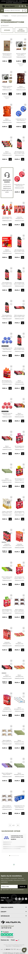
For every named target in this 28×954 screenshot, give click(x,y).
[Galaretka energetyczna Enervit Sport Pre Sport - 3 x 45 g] (19, 208)
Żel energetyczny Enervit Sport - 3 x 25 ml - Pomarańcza (19, 577)
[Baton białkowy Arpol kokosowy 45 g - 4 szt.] (7, 797)
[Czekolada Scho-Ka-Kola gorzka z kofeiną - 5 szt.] (7, 404)
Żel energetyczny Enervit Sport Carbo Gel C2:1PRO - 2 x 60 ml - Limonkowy (7, 283)
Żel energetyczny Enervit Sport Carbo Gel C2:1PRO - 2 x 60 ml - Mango (19, 250)
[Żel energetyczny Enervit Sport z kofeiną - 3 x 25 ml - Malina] (19, 437)
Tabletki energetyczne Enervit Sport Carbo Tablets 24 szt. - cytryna (7, 250)
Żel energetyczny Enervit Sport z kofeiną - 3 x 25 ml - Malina (19, 447)
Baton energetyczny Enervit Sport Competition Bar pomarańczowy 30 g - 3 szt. (19, 414)
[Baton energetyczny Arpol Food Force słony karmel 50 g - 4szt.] (7, 470)
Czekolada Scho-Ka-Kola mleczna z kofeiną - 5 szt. (7, 348)
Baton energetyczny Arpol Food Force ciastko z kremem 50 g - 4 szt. (19, 774)
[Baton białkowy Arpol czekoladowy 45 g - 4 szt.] (19, 601)
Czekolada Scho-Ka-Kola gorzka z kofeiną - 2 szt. (19, 185)
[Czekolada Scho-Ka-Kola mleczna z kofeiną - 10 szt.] (19, 797)
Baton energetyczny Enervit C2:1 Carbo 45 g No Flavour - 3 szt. (7, 675)
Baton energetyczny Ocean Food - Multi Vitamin (7, 119)
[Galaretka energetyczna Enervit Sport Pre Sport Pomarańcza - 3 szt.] (19, 535)
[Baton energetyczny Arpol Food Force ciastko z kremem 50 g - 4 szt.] (19, 764)
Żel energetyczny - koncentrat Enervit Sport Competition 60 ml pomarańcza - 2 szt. (7, 381)
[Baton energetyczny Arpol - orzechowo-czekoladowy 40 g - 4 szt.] (19, 699)
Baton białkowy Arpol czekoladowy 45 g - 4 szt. (19, 610)
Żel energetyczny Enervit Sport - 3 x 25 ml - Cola (19, 512)
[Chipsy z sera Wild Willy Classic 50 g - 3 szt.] (7, 503)
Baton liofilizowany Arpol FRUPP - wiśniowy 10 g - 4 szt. (7, 774)
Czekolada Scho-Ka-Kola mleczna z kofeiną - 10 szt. (19, 806)
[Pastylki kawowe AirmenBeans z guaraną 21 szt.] (7, 45)
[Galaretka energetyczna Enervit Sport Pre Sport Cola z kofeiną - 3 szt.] (7, 633)
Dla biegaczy (5, 15)
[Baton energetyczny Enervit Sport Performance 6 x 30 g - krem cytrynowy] (19, 666)
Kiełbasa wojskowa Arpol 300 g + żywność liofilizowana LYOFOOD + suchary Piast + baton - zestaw (7, 87)
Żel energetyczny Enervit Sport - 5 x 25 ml (7, 218)
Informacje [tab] (5, 916)
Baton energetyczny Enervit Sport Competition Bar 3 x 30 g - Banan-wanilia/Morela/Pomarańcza (7, 152)
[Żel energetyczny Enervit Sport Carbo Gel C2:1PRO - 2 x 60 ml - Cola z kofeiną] (19, 274)
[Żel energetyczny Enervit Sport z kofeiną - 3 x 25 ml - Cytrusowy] (19, 470)
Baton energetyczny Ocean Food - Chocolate (21, 87)
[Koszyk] (25, 6)
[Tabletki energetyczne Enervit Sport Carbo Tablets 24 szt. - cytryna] (7, 241)
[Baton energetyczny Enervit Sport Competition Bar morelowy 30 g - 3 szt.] (7, 437)
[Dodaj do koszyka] (10, 61)
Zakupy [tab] (3, 911)
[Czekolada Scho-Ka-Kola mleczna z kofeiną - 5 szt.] (7, 339)
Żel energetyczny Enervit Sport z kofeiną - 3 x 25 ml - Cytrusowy (19, 479)
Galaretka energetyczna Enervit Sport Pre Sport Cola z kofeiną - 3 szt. (7, 643)
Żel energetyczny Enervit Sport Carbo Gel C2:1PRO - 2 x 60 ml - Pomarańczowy (19, 348)
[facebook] (16, 899)
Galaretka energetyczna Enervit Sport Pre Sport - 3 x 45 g (19, 218)
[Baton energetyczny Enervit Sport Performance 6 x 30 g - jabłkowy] (19, 633)
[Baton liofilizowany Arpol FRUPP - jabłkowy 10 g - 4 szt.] (7, 568)
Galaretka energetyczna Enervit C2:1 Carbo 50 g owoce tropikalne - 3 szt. (7, 545)
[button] (11, 39)
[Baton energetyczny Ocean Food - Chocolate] (21, 77)
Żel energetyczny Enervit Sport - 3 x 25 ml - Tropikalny (7, 610)
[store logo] (8, 6)
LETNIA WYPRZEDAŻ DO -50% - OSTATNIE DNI (14, 1)
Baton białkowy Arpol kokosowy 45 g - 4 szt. (7, 806)
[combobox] (15, 10)
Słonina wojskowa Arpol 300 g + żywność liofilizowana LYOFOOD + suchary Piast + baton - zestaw (21, 54)
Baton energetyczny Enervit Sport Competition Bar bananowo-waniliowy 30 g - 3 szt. (19, 381)
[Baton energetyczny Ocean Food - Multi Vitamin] (7, 110)
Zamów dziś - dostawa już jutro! (14, 2)
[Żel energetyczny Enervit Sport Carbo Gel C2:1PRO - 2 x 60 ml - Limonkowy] (7, 274)
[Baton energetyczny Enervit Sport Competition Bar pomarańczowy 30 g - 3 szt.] (19, 404)
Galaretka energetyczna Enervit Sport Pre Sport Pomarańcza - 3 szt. (19, 545)
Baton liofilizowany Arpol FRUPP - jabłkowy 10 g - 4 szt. (7, 577)
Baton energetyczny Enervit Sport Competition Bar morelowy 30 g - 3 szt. (7, 447)
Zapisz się (22, 886)
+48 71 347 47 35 (6, 928)
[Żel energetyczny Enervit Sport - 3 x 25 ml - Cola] (19, 503)
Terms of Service (16, 945)
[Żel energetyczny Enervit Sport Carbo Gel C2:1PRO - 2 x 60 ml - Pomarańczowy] (19, 339)
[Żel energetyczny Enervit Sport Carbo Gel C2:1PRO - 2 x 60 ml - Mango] (19, 241)
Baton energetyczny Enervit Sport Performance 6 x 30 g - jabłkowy (19, 643)
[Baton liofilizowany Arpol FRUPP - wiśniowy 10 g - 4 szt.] (7, 764)
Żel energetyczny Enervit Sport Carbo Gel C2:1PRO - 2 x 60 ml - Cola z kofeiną (19, 283)
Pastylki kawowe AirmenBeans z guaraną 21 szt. (7, 54)
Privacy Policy (8, 945)
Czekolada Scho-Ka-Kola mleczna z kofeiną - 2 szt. (21, 119)
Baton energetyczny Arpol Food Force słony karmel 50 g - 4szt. (7, 479)
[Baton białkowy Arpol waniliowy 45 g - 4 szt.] (7, 732)
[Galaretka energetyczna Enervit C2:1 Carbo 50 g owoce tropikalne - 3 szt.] (7, 535)
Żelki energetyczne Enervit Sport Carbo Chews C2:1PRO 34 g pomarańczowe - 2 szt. (19, 316)
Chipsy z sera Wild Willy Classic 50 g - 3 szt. (7, 512)
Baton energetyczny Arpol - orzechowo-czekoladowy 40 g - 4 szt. (19, 708)
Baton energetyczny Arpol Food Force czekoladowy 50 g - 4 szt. (19, 741)
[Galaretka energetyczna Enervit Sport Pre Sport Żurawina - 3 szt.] (7, 699)
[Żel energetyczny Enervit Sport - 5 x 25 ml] (7, 208)
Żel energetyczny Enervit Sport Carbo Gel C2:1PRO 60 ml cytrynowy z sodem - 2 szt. (7, 316)
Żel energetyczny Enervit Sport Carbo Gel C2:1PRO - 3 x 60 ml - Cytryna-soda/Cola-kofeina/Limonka (19, 152)
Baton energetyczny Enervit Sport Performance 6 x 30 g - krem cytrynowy (19, 675)
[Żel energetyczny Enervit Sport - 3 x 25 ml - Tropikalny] (7, 601)
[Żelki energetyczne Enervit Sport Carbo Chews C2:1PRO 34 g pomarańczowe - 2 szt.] (19, 306)
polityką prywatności (18, 889)
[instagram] (19, 899)
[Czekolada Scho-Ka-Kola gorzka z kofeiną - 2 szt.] (19, 175)
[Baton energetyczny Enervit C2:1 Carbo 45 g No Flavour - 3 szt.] (7, 666)
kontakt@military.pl (7, 926)
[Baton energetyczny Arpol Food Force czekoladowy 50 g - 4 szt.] (19, 732)
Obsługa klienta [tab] (7, 907)
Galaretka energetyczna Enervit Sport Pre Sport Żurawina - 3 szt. (7, 708)
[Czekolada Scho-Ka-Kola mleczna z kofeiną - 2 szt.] (21, 110)
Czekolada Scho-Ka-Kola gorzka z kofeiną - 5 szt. (7, 414)
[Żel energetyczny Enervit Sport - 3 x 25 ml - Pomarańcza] (19, 568)
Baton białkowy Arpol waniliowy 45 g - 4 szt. (7, 741)
